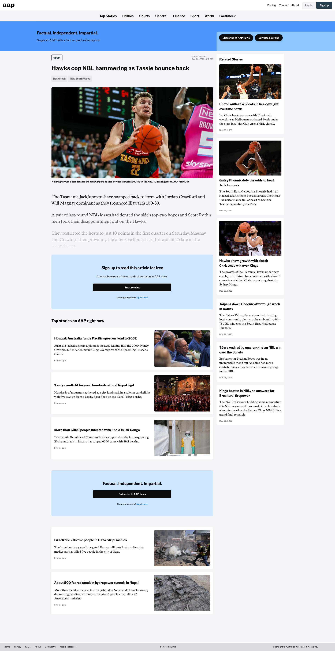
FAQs (28, 647)
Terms (7, 647)
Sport (195, 15)
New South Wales (80, 78)
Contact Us (50, 647)
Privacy (17, 647)
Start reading (132, 287)
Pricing (271, 5)
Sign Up (324, 5)
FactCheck (227, 15)
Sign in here (142, 297)
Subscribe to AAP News (236, 38)
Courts (144, 15)
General (161, 15)
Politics (128, 15)
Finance (179, 15)
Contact (284, 5)
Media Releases (68, 647)
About (295, 5)
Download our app (268, 38)
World (209, 15)
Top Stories (108, 15)
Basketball (59, 78)
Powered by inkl (168, 647)
